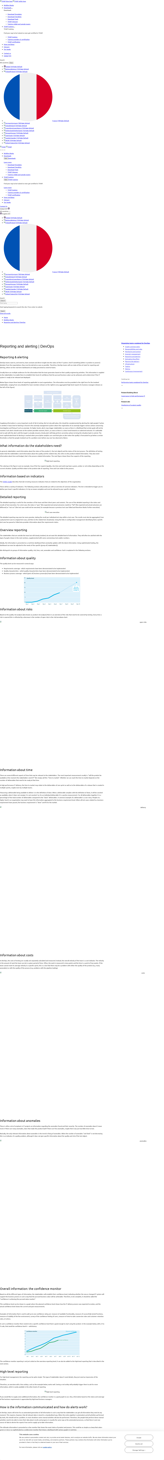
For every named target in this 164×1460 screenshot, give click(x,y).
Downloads (12, 158)
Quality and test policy (132, 347)
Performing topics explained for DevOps (134, 382)
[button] (12, 8)
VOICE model (7, 482)
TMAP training (13, 179)
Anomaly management (132, 354)
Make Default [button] (17, 66)
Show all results (5, 313)
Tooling (127, 366)
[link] (13, 1)
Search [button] (2, 60)
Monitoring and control (133, 351)
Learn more (8, 162)
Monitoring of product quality (131, 405)
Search (3, 311)
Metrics (127, 369)
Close (11, 63)
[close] (122, 385)
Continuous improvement (133, 371)
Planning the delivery (132, 361)
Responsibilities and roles (133, 349)
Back (6, 158)
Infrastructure (129, 364)
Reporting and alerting (132, 356)
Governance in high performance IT (133, 396)
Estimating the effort (132, 359)
